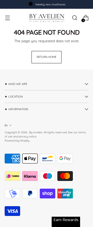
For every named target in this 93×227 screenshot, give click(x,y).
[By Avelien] (46, 18)
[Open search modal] (74, 18)
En (6, 125)
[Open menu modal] (7, 18)
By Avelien (35, 132)
